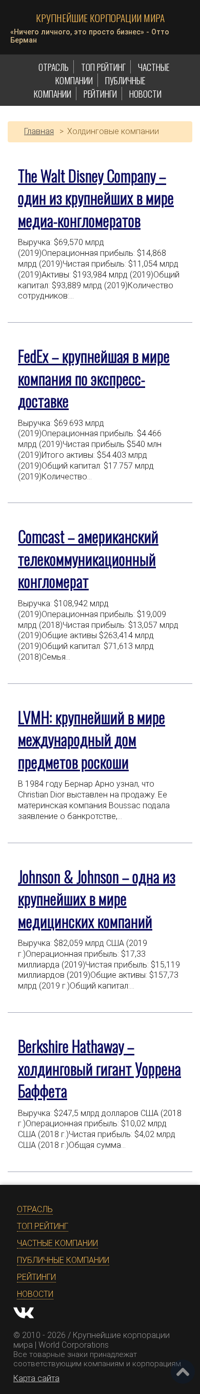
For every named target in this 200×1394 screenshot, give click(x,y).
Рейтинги (100, 93)
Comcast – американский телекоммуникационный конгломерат (88, 558)
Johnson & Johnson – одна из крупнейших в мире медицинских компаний (96, 899)
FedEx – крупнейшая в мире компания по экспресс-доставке (94, 378)
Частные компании (57, 1243)
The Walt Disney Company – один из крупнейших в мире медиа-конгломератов (96, 198)
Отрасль (53, 66)
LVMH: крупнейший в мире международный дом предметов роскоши (91, 739)
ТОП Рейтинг (103, 66)
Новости (145, 93)
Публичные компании (63, 1260)
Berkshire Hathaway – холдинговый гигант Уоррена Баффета (99, 1068)
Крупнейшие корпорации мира (100, 17)
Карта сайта (36, 1378)
